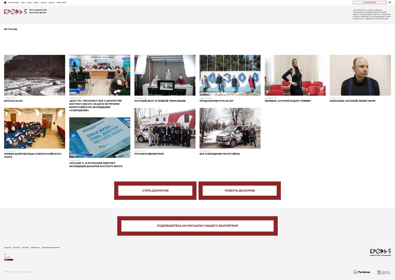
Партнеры (25, 247)
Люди (23, 2)
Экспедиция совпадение (51, 247)
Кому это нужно (13, 2)
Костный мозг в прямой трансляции (160, 101)
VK (5, 254)
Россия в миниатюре (149, 154)
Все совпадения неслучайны (220, 154)
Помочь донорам (240, 190)
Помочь (36, 2)
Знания (29, 2)
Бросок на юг (13, 101)
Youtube (7, 257)
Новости (43, 2)
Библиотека (35, 247)
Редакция (7, 247)
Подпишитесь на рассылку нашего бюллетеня (197, 225)
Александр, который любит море (352, 101)
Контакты (16, 247)
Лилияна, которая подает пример (288, 101)
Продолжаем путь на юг (216, 101)
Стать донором (155, 190)
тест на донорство (369, 2)
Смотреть (52, 2)
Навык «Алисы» (61, 2)
